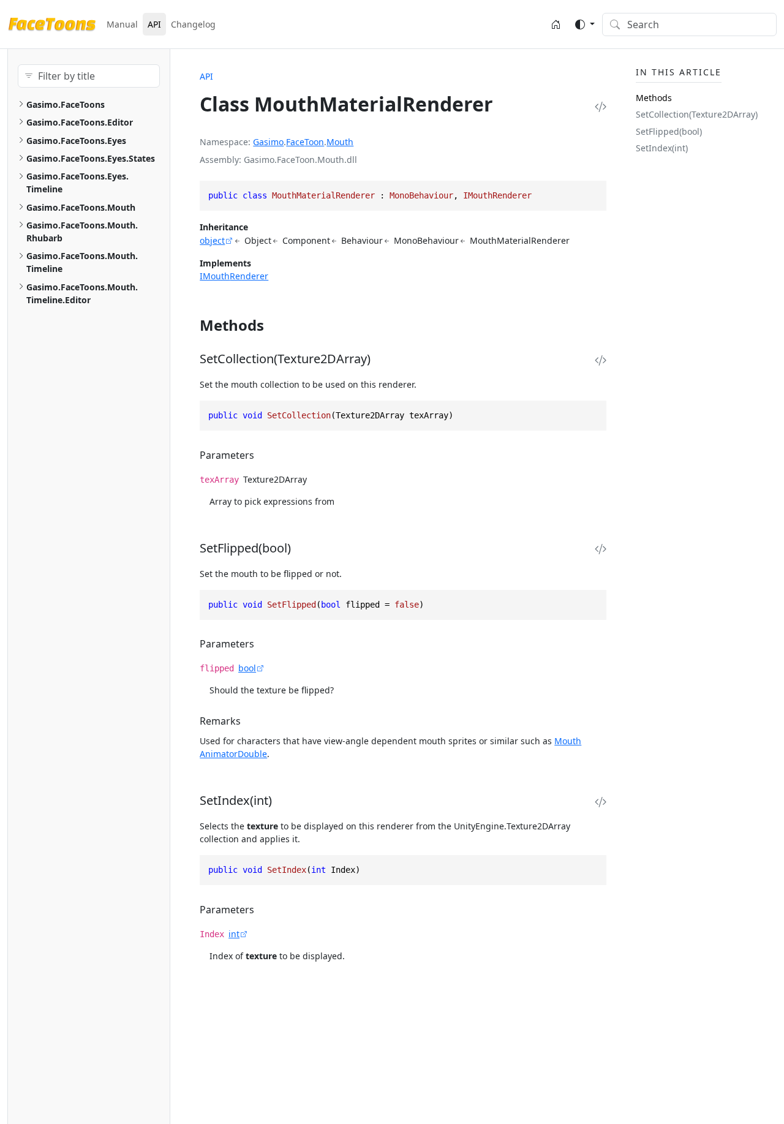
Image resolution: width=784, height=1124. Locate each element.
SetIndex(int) (662, 148)
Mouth (339, 142)
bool (247, 668)
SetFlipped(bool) (669, 131)
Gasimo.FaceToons (65, 104)
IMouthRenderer (234, 276)
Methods (654, 98)
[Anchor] (274, 325)
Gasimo (268, 142)
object (212, 240)
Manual (122, 24)
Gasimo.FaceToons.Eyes (76, 140)
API (154, 24)
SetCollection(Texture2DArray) (697, 115)
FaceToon (305, 142)
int (233, 934)
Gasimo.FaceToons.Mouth (80, 207)
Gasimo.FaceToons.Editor (79, 122)
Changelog (193, 24)
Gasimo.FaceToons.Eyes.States (90, 158)
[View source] (600, 107)
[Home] (555, 24)
